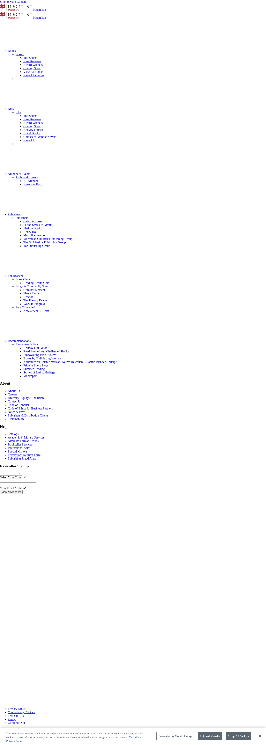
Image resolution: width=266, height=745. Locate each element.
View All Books (33, 71)
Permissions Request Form (24, 455)
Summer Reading (34, 369)
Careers (12, 394)
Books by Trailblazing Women (42, 358)
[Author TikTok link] (29, 522)
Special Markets (17, 451)
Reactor (28, 297)
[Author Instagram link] (29, 552)
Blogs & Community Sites (32, 286)
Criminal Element (34, 289)
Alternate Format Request (23, 441)
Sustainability (16, 419)
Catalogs (13, 434)
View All (28, 140)
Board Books (31, 133)
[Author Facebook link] (29, 612)
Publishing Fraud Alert (22, 458)
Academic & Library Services (26, 437)
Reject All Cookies (210, 735)
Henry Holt (30, 231)
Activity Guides (33, 129)
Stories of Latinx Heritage (39, 372)
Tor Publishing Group (36, 245)
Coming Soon (32, 68)
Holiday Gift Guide (35, 348)
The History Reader (35, 300)
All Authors (30, 180)
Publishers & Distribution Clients (28, 415)
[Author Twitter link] (29, 702)
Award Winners (33, 64)
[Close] (259, 736)
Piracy (12, 719)
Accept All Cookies (238, 735)
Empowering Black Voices (39, 355)
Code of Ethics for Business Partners (30, 408)
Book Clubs (23, 279)
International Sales (19, 448)
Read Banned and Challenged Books (46, 351)
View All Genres (33, 75)
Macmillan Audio (34, 235)
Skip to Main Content (13, 1)
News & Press (16, 412)
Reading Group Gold (36, 282)
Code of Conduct (18, 405)
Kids (11, 108)
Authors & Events (19, 173)
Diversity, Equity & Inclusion (26, 398)
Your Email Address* (13, 488)
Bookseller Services (20, 444)
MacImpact (30, 376)
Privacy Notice (17, 708)
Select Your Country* (13, 477)
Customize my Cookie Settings (175, 735)
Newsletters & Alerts (36, 311)
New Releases (32, 61)
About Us (14, 391)
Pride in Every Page (35, 365)
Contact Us (15, 401)
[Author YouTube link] (29, 672)
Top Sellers (30, 57)
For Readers (16, 275)
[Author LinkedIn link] (29, 582)
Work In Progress (34, 304)
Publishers (14, 214)
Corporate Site (17, 722)
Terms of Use (16, 715)
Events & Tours (33, 184)
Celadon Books (32, 221)
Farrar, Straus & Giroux (37, 224)
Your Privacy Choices (21, 712)
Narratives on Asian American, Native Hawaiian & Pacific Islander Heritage (70, 362)
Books (12, 50)
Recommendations (19, 341)
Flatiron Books (32, 228)
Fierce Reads (31, 293)
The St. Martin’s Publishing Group (44, 242)
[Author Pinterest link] (29, 642)
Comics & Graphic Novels (39, 136)
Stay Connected (25, 307)
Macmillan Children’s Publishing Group (47, 238)
